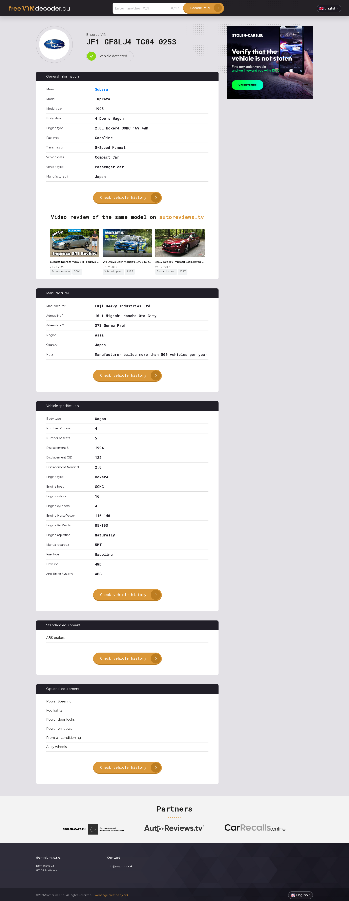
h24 (126, 895)
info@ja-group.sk (120, 866)
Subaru (101, 89)
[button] (329, 8)
